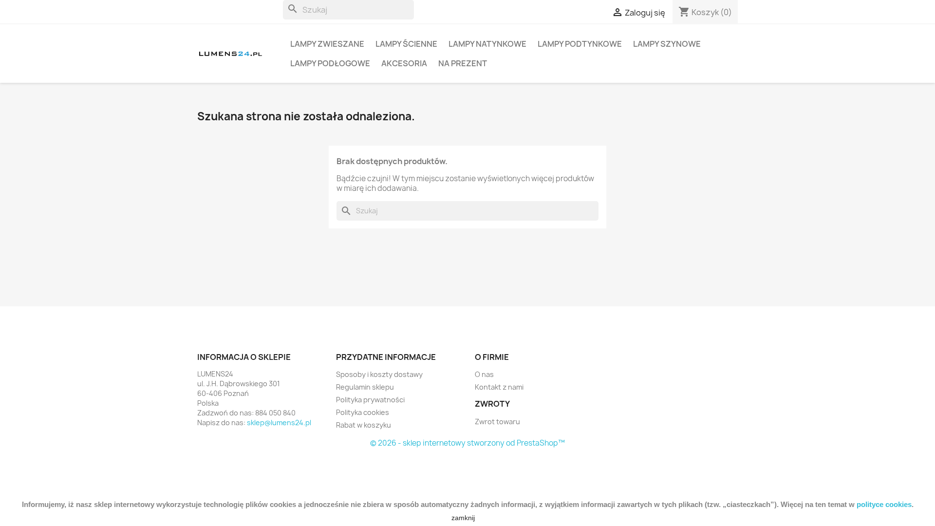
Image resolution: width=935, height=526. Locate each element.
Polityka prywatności (370, 399)
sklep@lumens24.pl (279, 422)
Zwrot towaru (497, 421)
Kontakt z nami (499, 387)
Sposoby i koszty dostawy (379, 374)
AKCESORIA (404, 63)
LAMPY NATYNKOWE (487, 43)
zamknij (463, 518)
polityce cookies (884, 504)
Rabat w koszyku (363, 425)
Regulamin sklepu (365, 387)
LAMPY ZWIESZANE (327, 43)
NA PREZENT (462, 63)
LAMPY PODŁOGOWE (330, 63)
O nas (484, 374)
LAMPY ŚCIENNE (406, 43)
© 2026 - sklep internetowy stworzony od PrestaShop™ (467, 443)
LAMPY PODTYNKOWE (580, 43)
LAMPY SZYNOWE (667, 43)
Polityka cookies (362, 412)
